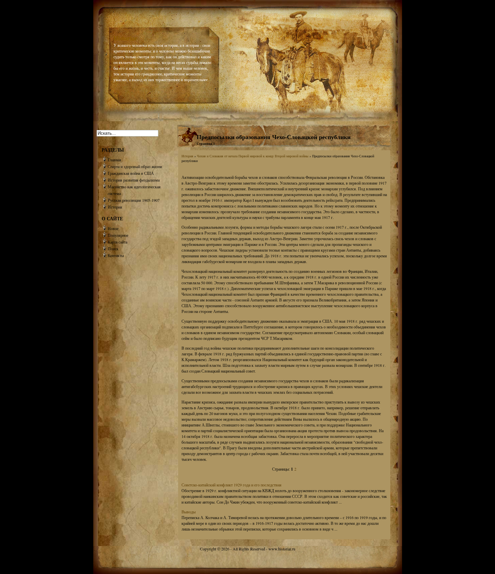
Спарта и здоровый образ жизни (135, 166)
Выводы (189, 511)
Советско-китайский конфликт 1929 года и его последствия (232, 484)
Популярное (118, 235)
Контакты (116, 255)
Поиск (113, 248)
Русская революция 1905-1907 (134, 200)
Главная (114, 159)
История (187, 156)
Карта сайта (117, 242)
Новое (113, 228)
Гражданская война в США (131, 173)
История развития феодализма (134, 180)
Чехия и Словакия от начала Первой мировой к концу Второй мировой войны (252, 156)
